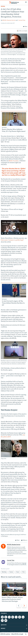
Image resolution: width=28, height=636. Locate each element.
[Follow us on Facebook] (19, 617)
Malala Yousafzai (13, 161)
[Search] (26, 634)
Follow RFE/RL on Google (17, 634)
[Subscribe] (5, 620)
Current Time (21, 20)
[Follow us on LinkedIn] (23, 617)
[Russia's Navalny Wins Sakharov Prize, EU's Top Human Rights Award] (14, 119)
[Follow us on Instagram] (9, 617)
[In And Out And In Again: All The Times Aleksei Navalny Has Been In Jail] (14, 290)
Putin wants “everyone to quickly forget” (12, 240)
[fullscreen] (25, 233)
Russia (3, 6)
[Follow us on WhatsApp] (2, 620)
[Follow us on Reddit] (5, 617)
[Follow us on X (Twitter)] (16, 617)
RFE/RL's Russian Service (9, 20)
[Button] (25, 27)
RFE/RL (6, 224)
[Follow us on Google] (12, 617)
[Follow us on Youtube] (2, 617)
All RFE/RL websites (5, 634)
